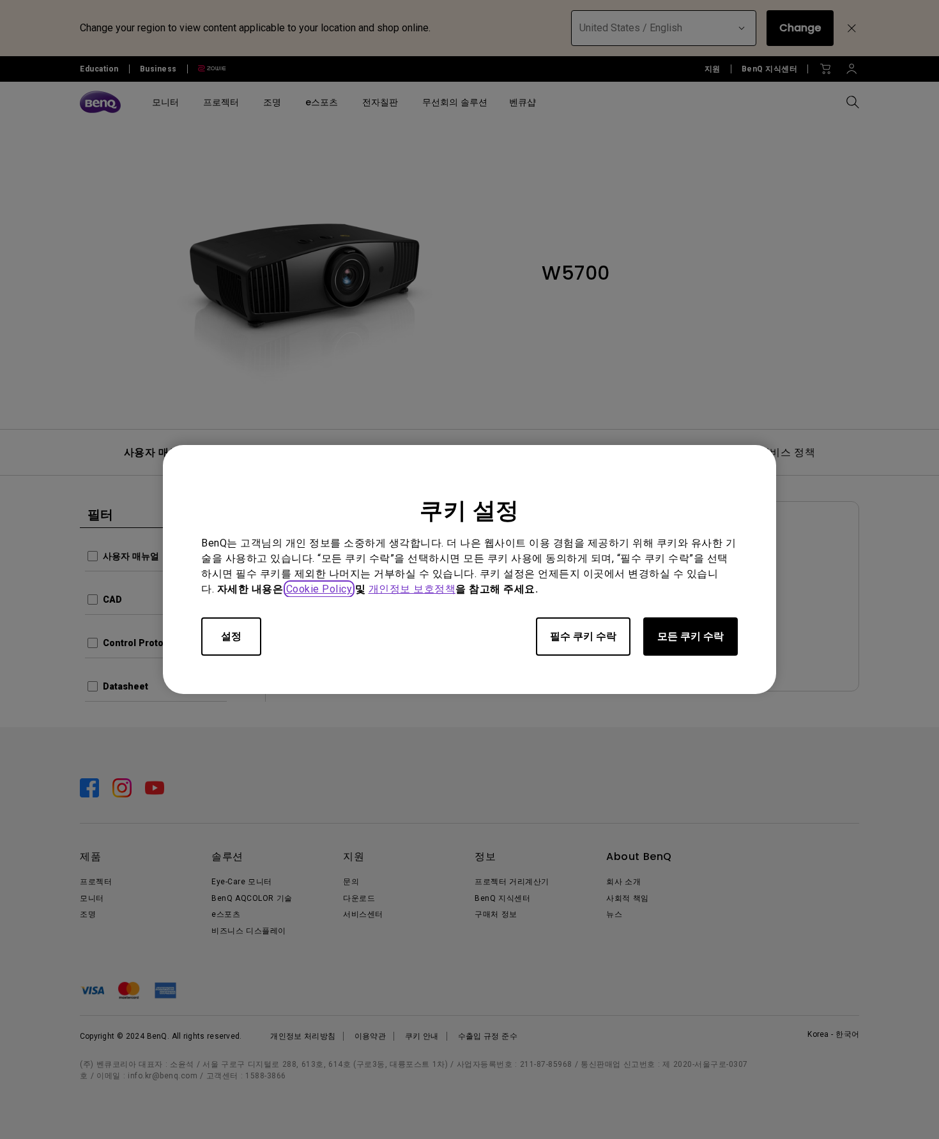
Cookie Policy (319, 589)
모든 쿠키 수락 (690, 636)
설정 (231, 636)
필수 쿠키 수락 (583, 636)
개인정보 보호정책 (412, 589)
